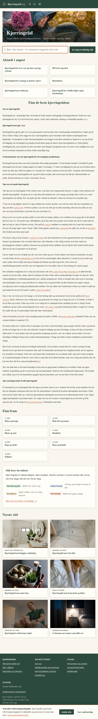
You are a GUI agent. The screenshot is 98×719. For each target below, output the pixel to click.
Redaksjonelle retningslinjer (47, 667)
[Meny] (39, 4)
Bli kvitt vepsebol (60, 68)
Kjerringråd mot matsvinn (16, 593)
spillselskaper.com (28, 258)
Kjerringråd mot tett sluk (63, 553)
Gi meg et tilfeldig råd (82, 49)
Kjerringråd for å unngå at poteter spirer (23, 80)
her (39, 361)
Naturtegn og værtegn (12, 671)
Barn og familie (59, 444)
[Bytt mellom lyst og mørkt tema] (35, 4)
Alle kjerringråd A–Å (11, 663)
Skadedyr (56, 433)
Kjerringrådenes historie (45, 671)
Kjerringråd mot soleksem (16, 90)
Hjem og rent (10, 433)
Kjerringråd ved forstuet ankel (18, 633)
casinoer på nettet (37, 238)
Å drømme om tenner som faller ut (67, 633)
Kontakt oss (40, 675)
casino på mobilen (42, 290)
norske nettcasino (68, 316)
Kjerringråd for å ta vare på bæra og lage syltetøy (23, 69)
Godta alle (66, 712)
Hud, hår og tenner (60, 421)
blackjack (91, 228)
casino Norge (58, 272)
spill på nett (18, 208)
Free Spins (49, 307)
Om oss (38, 663)
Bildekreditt (72, 671)
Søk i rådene (8, 667)
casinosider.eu (72, 272)
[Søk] (30, 4)
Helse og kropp (11, 421)
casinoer (47, 224)
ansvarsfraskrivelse (34, 402)
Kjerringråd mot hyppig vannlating (20, 553)
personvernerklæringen (18, 715)
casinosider (63, 228)
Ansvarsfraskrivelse (75, 667)
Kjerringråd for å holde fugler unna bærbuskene (68, 92)
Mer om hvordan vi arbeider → (21, 500)
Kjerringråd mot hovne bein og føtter (68, 593)
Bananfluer (57, 80)
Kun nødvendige (85, 712)
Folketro (8, 456)
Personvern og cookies (77, 663)
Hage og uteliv (11, 444)
